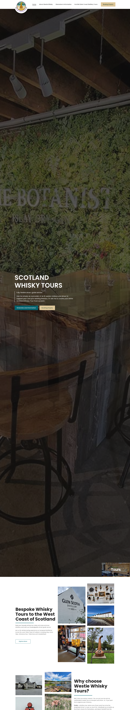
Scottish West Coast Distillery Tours (85, 4)
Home (34, 4)
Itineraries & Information (63, 4)
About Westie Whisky (46, 4)
